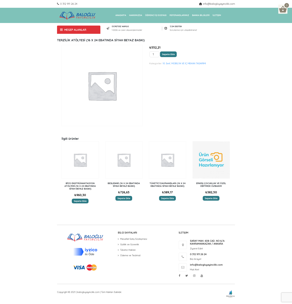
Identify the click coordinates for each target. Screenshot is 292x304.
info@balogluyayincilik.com (219, 3)
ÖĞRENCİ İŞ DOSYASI (156, 15)
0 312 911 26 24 (68, 3)
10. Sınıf (166, 63)
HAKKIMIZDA (135, 15)
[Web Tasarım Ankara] (230, 293)
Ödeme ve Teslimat (130, 255)
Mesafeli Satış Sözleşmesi (133, 238)
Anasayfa (120, 15)
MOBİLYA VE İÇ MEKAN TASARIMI (188, 63)
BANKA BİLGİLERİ (201, 15)
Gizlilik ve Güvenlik (129, 244)
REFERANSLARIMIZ (179, 15)
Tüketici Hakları (128, 249)
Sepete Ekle (168, 54)
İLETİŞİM (217, 15)
